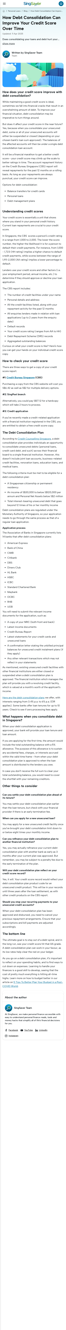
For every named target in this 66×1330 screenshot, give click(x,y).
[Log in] (61, 3)
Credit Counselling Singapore (34, 438)
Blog (25, 11)
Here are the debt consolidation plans (23, 697)
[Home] (3, 11)
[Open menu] (4, 4)
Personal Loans (14, 11)
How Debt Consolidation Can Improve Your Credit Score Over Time (47, 11)
